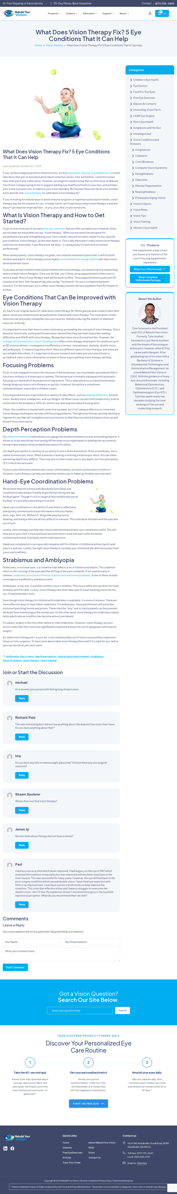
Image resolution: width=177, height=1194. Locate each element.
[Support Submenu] (114, 13)
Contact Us (94, 1157)
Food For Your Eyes (144, 91)
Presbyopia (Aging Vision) (150, 197)
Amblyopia (12, 656)
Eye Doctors (140, 85)
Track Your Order (72, 1162)
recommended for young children (78, 259)
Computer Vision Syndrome (151, 167)
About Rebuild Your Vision (100, 1142)
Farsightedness (144, 173)
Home (38, 45)
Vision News (140, 209)
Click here (142, 1163)
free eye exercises (54, 228)
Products (53, 13)
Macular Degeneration (148, 185)
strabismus (97, 656)
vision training (48, 660)
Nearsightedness (145, 191)
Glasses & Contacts (144, 103)
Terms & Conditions (89, 1180)
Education (88, 13)
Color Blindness (144, 161)
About (123, 13)
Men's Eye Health (143, 121)
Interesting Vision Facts (147, 109)
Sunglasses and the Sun (147, 127)
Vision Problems (12, 660)
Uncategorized (142, 133)
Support (107, 13)
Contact (147, 3)
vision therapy (33, 192)
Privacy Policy (105, 1180)
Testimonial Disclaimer (123, 1180)
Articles (67, 1157)
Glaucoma (141, 179)
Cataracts (141, 155)
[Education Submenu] (97, 13)
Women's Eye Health (145, 227)
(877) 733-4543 (145, 1153)
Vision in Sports (142, 203)
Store (91, 1152)
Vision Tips (139, 215)
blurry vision (27, 656)
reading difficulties (97, 395)
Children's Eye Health (146, 79)
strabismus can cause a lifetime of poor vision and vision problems (51, 575)
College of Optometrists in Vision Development (30, 341)
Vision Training (54, 45)
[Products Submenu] (60, 13)
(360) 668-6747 (142, 1156)
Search (123, 1010)
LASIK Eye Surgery (144, 115)
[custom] (5, 1148)
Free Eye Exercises (144, 97)
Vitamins (67, 1147)
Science (70, 13)
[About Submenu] (129, 13)
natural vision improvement (73, 656)
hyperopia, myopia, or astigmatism (88, 172)
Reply (22, 698)
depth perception (17, 436)
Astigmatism (142, 149)
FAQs (91, 1147)
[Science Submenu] (77, 13)
